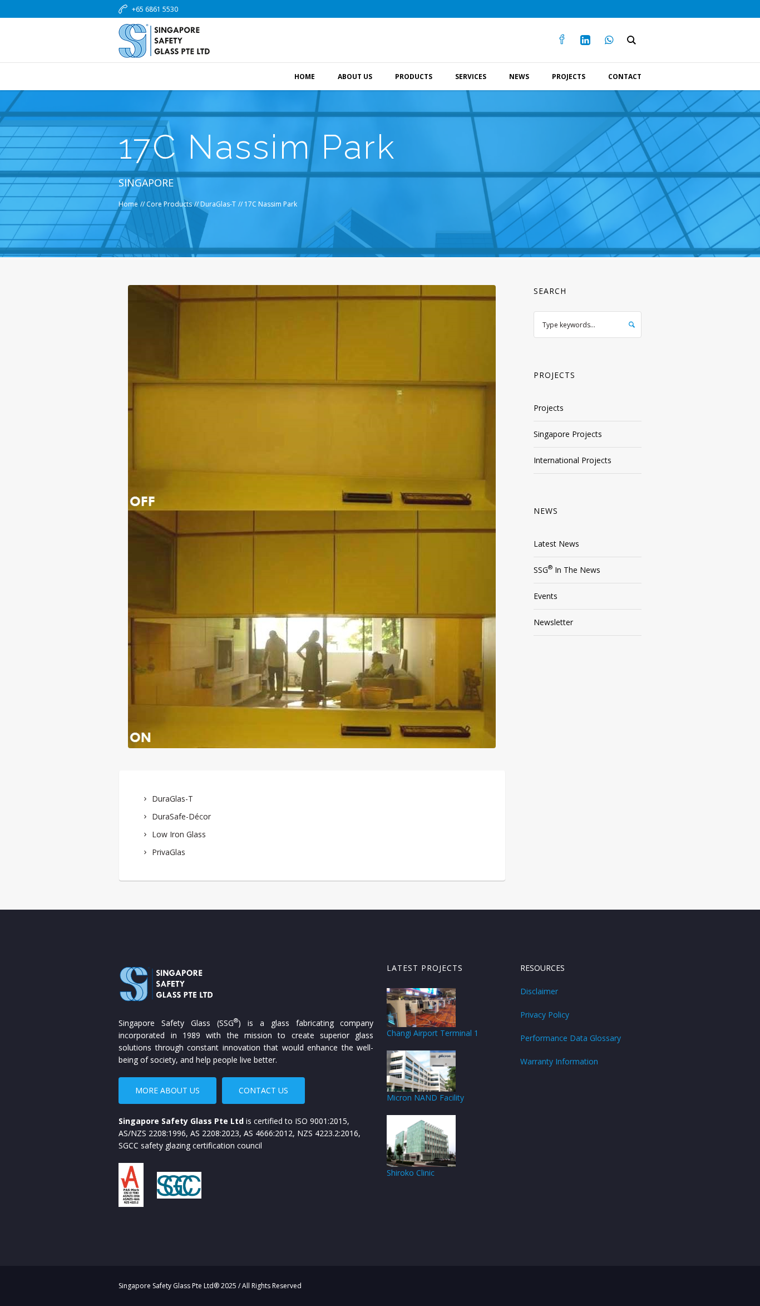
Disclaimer (539, 991)
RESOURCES (542, 968)
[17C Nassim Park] (312, 516)
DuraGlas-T (218, 204)
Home (128, 204)
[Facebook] (562, 40)
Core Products (169, 204)
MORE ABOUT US (167, 1090)
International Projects (572, 460)
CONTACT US (263, 1090)
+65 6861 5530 (155, 9)
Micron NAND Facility (425, 1097)
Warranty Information (559, 1061)
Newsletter (553, 622)
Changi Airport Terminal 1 (432, 1033)
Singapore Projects (568, 434)
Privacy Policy (544, 1014)
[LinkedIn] (585, 40)
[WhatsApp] (608, 40)
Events (545, 596)
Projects (549, 407)
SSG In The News (567, 569)
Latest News (556, 543)
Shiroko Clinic (411, 1172)
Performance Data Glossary (570, 1038)
